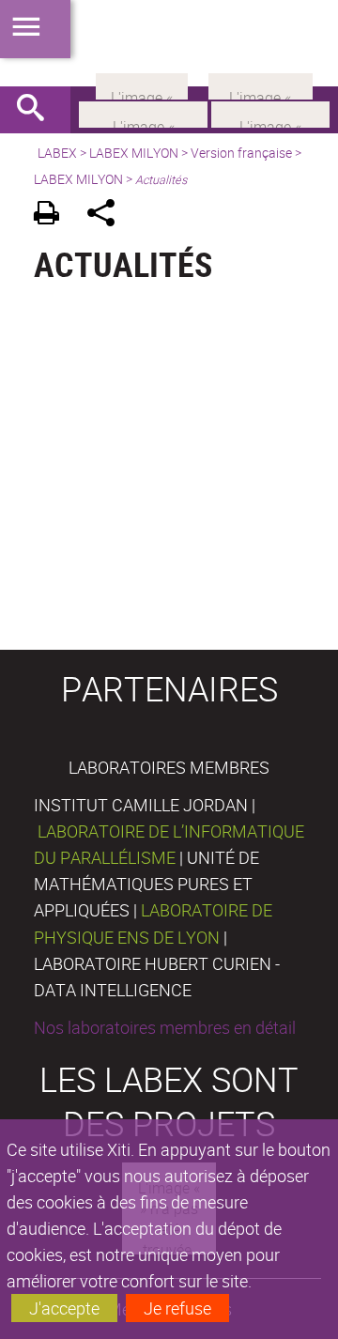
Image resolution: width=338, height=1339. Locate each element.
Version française (241, 153)
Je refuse (177, 1308)
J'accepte (64, 1308)
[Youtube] (270, 112)
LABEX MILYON (133, 153)
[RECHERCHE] (37, 109)
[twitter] (260, 84)
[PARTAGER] (107, 215)
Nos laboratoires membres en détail (165, 1027)
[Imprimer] (53, 215)
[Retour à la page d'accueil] (169, 43)
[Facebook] (143, 112)
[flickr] (142, 84)
